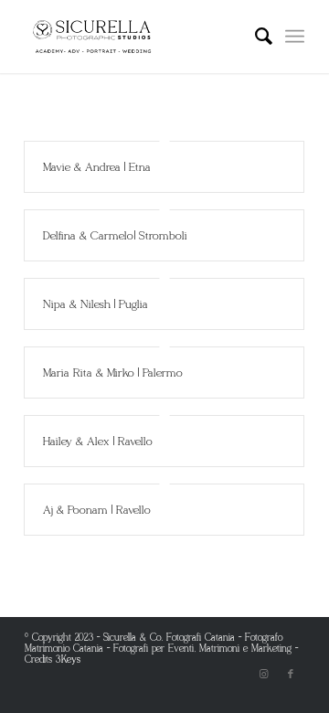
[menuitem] (254, 36)
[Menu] (294, 37)
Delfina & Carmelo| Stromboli (115, 235)
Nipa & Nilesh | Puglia (96, 304)
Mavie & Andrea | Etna (97, 167)
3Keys (68, 659)
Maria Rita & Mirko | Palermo (113, 372)
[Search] (254, 36)
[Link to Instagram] (263, 673)
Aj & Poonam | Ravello (97, 509)
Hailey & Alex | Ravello (98, 441)
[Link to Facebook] (290, 673)
